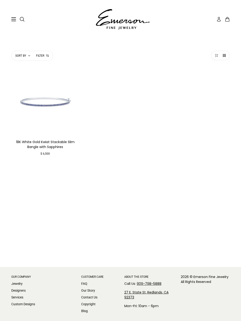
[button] (215, 55)
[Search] (22, 19)
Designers (18, 290)
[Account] (219, 19)
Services (17, 297)
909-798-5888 (149, 283)
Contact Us (89, 297)
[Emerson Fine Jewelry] (120, 19)
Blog (84, 311)
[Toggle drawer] (13, 19)
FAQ (84, 284)
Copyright (88, 304)
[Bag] (227, 19)
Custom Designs (23, 304)
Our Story (88, 290)
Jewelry (17, 284)
